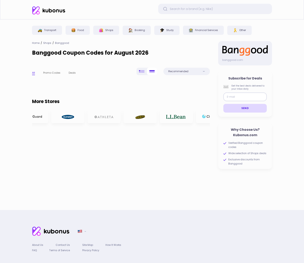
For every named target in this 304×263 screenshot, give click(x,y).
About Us (37, 245)
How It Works (113, 245)
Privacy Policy (90, 250)
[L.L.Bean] (175, 116)
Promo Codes (51, 72)
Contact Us (63, 245)
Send (245, 108)
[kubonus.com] (48, 10)
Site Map (87, 245)
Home (35, 43)
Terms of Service (59, 250)
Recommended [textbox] (178, 71)
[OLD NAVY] (66, 116)
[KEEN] (139, 116)
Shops (47, 43)
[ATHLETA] (102, 116)
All (33, 72)
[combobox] (186, 71)
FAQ (34, 250)
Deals (72, 72)
